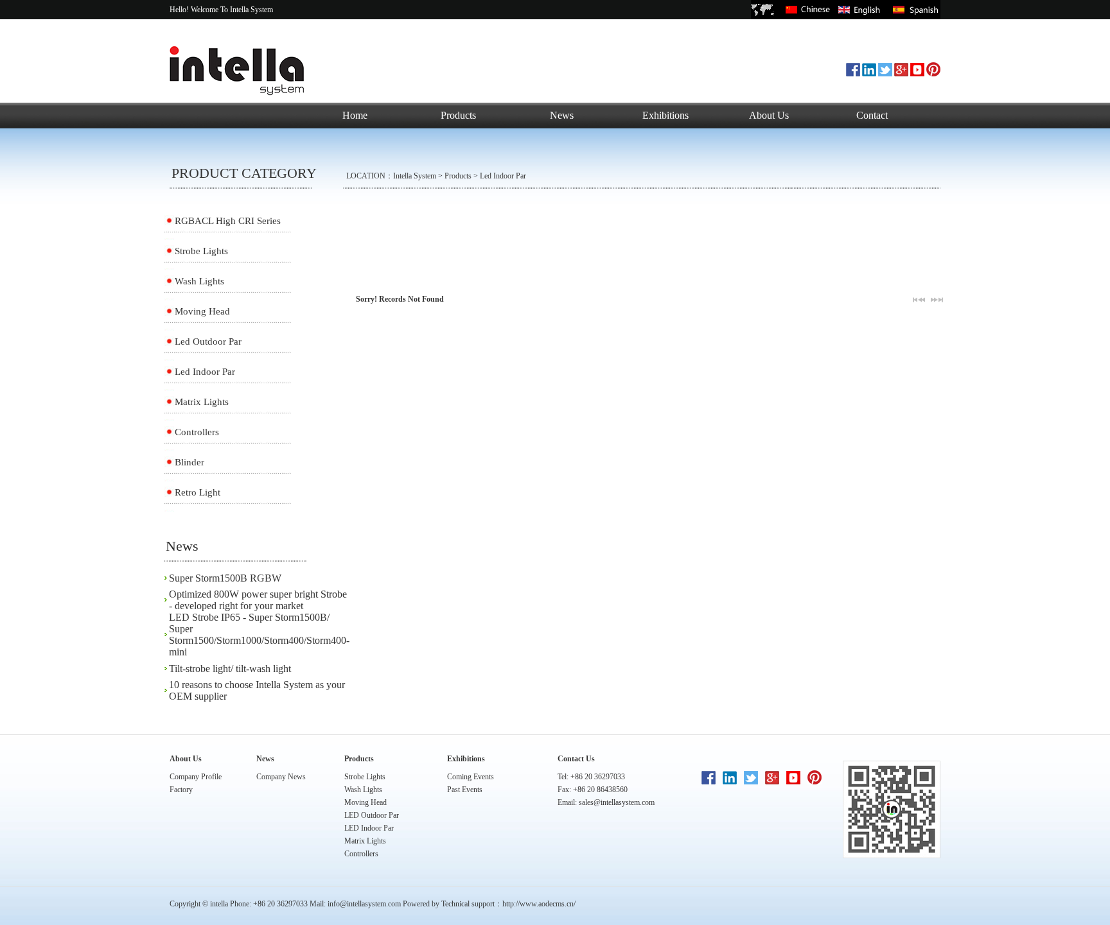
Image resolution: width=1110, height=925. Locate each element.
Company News (281, 776)
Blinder (189, 462)
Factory (181, 789)
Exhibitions (665, 115)
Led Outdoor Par (208, 341)
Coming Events (470, 776)
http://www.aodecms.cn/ (539, 903)
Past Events (464, 789)
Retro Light (197, 492)
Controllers (197, 432)
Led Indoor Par (503, 175)
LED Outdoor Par (371, 815)
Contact (872, 115)
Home (354, 115)
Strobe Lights (201, 251)
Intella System (414, 175)
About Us (769, 115)
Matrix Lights (202, 402)
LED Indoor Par (369, 828)
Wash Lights (199, 281)
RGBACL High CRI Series (228, 221)
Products (458, 115)
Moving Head (202, 311)
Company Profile (196, 776)
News (562, 115)
